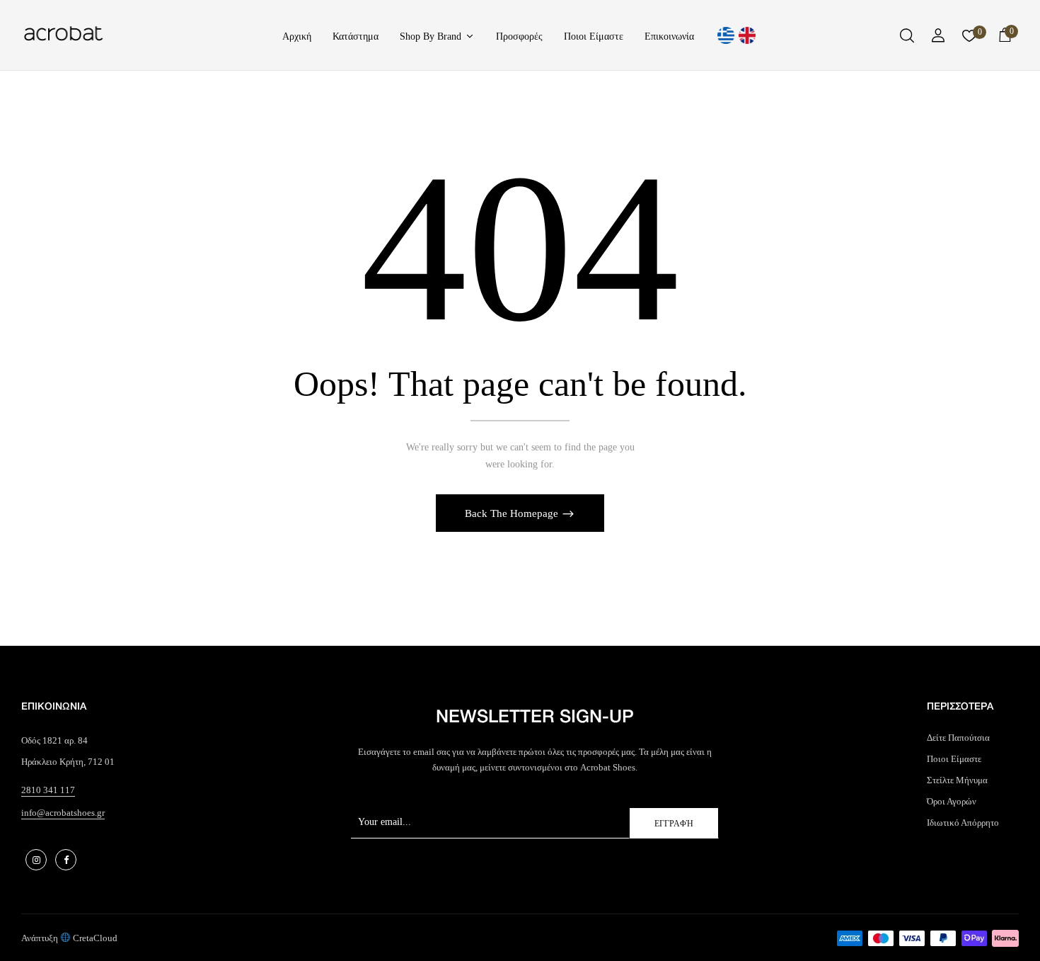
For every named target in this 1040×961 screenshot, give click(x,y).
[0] (969, 39)
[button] (1005, 37)
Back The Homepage (513, 513)
